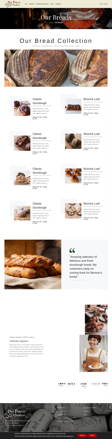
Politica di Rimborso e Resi (65, 421)
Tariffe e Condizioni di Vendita (66, 418)
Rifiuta (92, 435)
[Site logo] (12, 4)
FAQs (85, 415)
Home (51, 23)
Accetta (82, 435)
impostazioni (69, 436)
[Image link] (14, 414)
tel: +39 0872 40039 (13, 423)
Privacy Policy (61, 411)
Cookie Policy (61, 415)
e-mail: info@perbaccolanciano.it (16, 425)
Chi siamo (87, 411)
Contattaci (87, 418)
